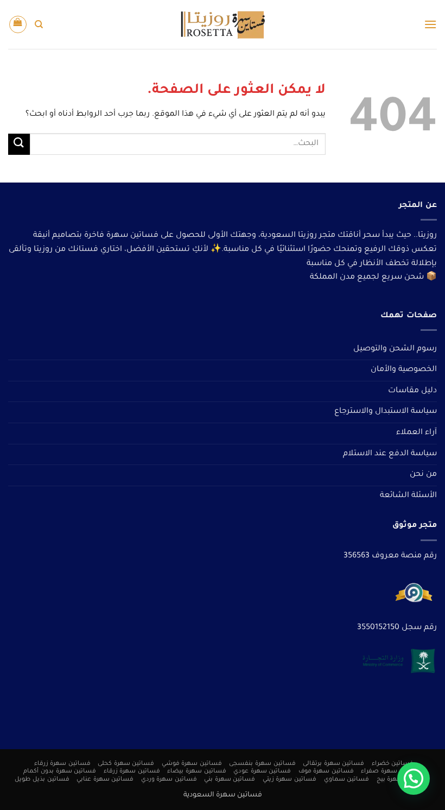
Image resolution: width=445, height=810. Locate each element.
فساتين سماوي (347, 779)
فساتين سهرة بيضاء (196, 771)
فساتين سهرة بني (229, 779)
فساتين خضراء (393, 764)
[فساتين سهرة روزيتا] (222, 25)
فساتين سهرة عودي (262, 771)
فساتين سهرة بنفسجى (262, 764)
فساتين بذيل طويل (42, 779)
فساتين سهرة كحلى (126, 764)
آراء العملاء (416, 433)
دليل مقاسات (412, 391)
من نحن (423, 474)
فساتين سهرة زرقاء (62, 764)
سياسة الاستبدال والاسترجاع (385, 411)
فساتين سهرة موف (326, 771)
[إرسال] (19, 144)
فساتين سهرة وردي (169, 779)
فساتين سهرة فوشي (192, 764)
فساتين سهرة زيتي (289, 779)
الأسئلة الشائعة (408, 496)
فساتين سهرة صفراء (391, 771)
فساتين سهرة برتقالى (333, 764)
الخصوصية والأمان (404, 370)
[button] (430, 24)
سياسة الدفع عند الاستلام (390, 454)
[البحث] (39, 24)
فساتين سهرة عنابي (105, 779)
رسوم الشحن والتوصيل (395, 349)
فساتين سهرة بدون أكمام (59, 771)
